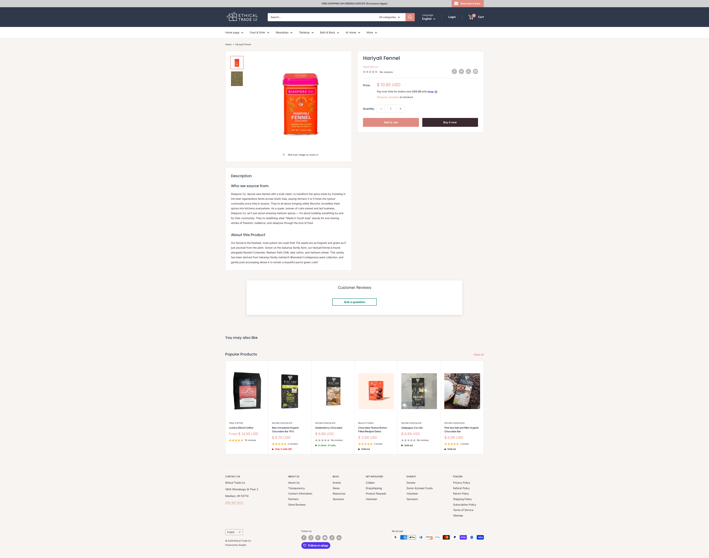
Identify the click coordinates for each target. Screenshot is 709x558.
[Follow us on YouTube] (325, 537)
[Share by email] (475, 71)
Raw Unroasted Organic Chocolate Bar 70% (285, 429)
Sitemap (458, 515)
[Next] (484, 407)
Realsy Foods (366, 423)
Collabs (370, 482)
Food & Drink (257, 32)
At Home (351, 32)
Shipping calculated (388, 97)
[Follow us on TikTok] (332, 537)
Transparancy (296, 488)
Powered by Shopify (235, 545)
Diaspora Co (370, 67)
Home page (232, 32)
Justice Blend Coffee (241, 427)
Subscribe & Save (470, 3)
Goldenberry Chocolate (328, 427)
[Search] (410, 17)
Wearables (282, 32)
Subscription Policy (464, 504)
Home (228, 44)
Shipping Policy (462, 499)
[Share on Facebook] (454, 71)
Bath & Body (327, 32)
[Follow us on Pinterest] (318, 537)
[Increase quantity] (400, 109)
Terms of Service (463, 509)
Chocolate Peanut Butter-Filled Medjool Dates (373, 429)
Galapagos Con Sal (411, 427)
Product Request (376, 493)
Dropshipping (374, 488)
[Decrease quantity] (381, 109)
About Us (293, 482)
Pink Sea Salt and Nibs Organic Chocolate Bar (461, 429)
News (336, 488)
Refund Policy (461, 488)
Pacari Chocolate (282, 423)
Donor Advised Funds (420, 488)
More (370, 32)
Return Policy (461, 493)
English (231, 532)
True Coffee (236, 423)
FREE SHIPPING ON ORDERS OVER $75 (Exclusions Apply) (355, 3)
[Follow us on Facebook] (303, 537)
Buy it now (450, 122)
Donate (411, 482)
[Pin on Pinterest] (461, 71)
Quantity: (369, 108)
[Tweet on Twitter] (468, 71)
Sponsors (338, 499)
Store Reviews (296, 504)
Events (337, 482)
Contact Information (300, 493)
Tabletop (304, 32)
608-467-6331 (234, 502)
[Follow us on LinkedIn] (339, 537)
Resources (339, 493)
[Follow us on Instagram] (311, 537)
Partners (293, 499)
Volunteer (371, 499)
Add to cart (391, 122)
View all (479, 354)
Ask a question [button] (354, 302)
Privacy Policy (461, 482)
